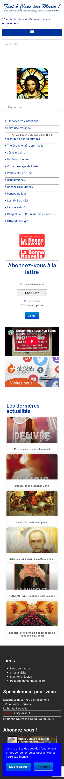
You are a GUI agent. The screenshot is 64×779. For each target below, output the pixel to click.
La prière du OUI (17, 207)
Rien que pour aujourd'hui (23, 138)
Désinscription (33, 305)
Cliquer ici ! (14, 713)
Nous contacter (20, 668)
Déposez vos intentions (23, 121)
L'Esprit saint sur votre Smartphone (26, 699)
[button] (32, 31)
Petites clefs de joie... (20, 173)
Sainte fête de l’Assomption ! (32, 522)
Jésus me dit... (16, 152)
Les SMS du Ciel (17, 200)
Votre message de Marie (22, 166)
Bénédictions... (16, 179)
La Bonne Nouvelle (15, 708)
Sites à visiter (18, 672)
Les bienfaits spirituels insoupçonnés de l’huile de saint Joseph (32, 634)
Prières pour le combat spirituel (32, 449)
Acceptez (43, 766)
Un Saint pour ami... (19, 159)
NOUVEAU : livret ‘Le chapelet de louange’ (32, 596)
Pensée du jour (16, 193)
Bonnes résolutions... (20, 186)
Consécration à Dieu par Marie (32, 486)
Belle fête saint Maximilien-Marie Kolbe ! (32, 559)
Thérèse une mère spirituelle (25, 145)
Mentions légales (21, 676)
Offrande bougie (17, 221)
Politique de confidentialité (27, 680)
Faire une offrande (19, 128)
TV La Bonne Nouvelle (17, 704)
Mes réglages (18, 766)
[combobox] (32, 44)
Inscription (33, 301)
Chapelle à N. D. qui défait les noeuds (31, 214)
